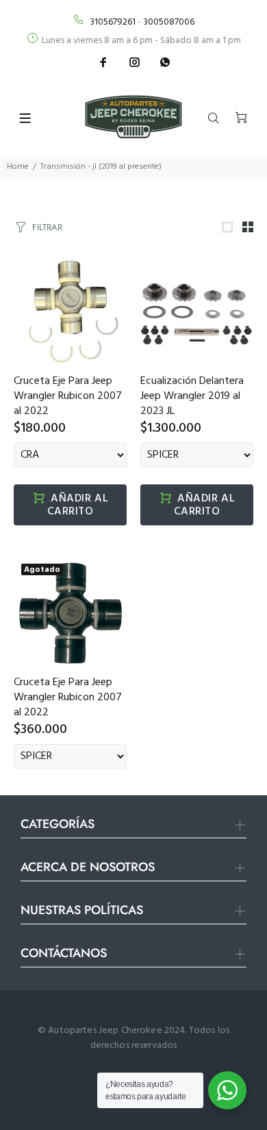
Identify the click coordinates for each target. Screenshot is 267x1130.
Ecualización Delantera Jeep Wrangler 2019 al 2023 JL (192, 396)
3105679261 (113, 22)
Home (18, 167)
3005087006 (168, 22)
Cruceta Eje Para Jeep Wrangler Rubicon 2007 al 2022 (68, 396)
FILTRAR (47, 227)
